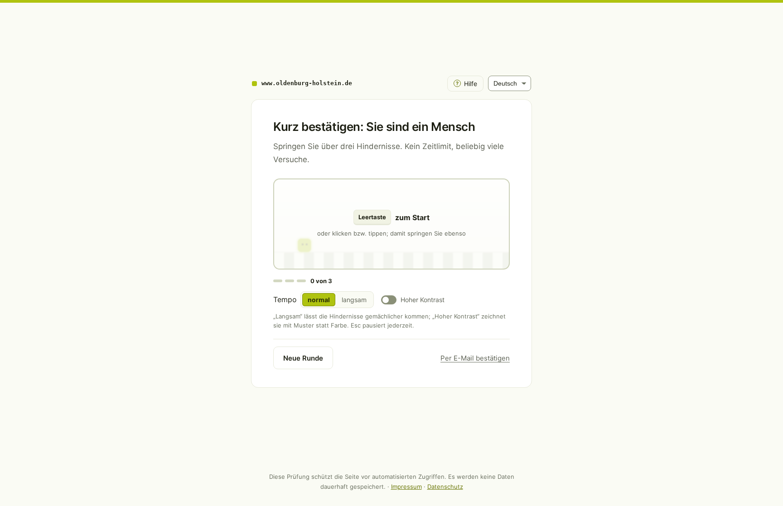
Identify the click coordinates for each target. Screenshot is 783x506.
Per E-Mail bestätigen (475, 358)
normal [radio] (319, 300)
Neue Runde (303, 358)
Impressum (406, 486)
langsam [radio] (354, 300)
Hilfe (466, 83)
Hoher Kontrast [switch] (423, 300)
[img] (391, 224)
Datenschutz (445, 486)
